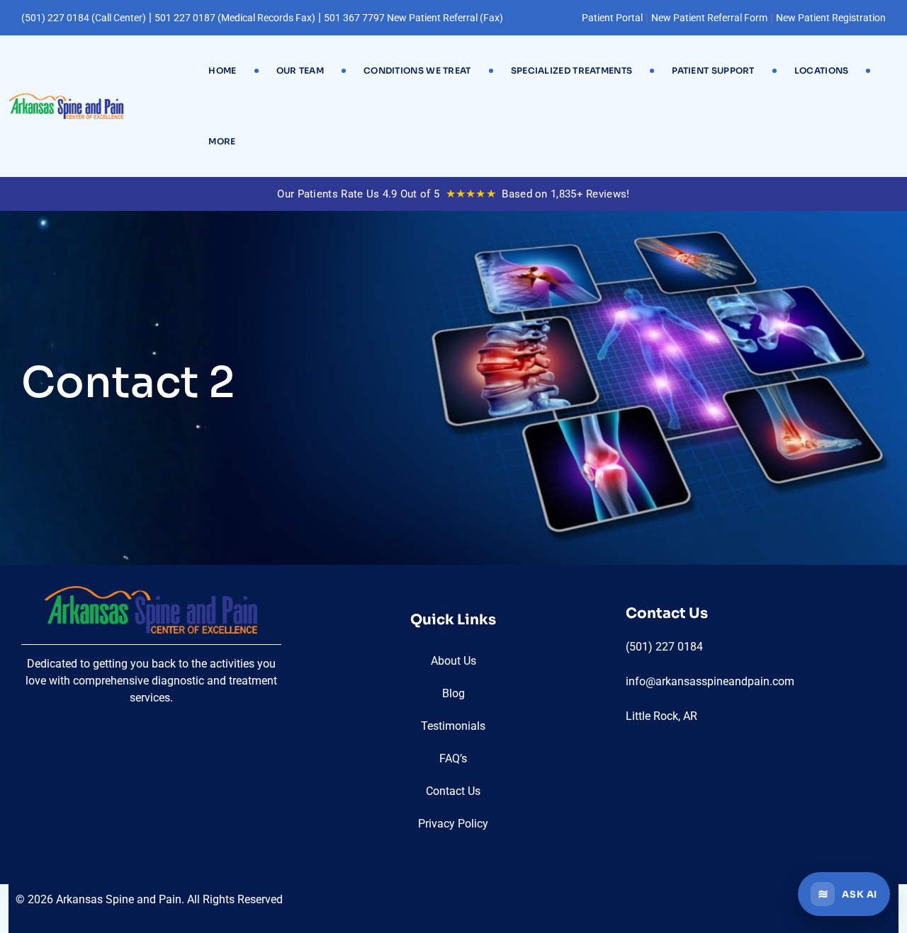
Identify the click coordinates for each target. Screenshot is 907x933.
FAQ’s (453, 758)
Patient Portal (612, 17)
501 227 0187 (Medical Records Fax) (234, 17)
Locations (821, 70)
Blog (453, 693)
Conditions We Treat (417, 70)
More (221, 141)
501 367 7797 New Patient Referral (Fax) (413, 17)
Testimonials (453, 726)
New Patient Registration (831, 17)
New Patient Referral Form (709, 17)
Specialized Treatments (572, 70)
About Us (453, 661)
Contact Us (453, 791)
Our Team (300, 70)
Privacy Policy (453, 823)
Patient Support (713, 70)
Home (222, 70)
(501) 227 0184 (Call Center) (83, 17)
